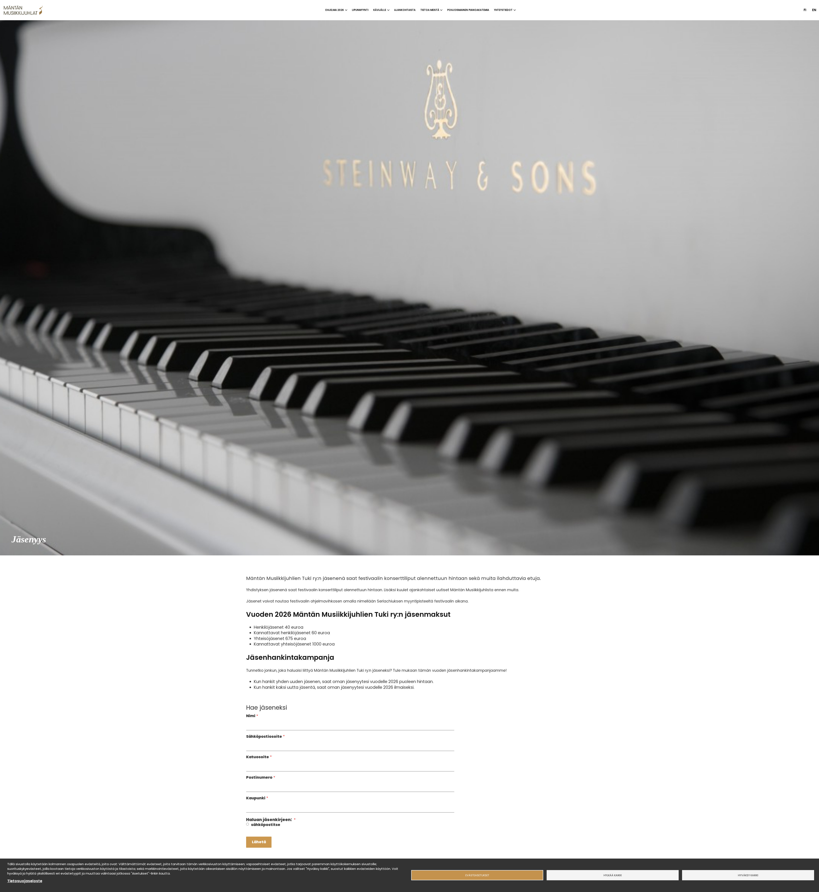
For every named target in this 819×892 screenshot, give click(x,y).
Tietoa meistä (429, 10)
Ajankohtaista (404, 10)
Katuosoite (257, 757)
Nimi (250, 716)
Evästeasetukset (477, 875)
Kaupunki (255, 798)
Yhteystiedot (503, 10)
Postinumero (259, 777)
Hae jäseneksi (266, 708)
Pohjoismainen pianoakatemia (468, 10)
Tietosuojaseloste (24, 880)
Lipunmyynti (360, 10)
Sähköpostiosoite (264, 737)
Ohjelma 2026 (334, 10)
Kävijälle (379, 10)
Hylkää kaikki (613, 875)
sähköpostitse (265, 825)
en (814, 10)
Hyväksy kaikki (748, 875)
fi (805, 10)
